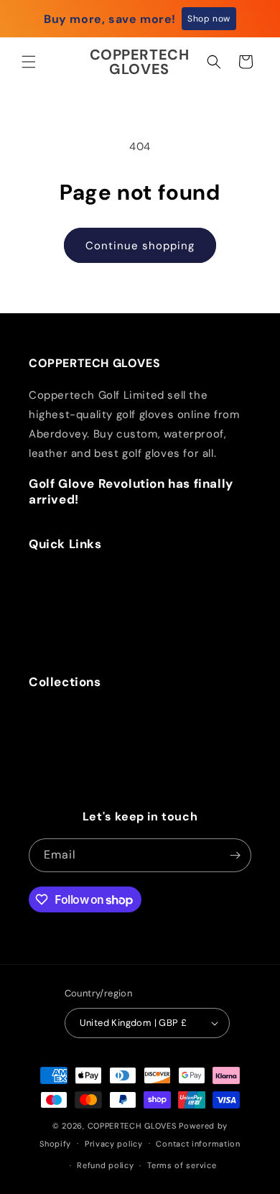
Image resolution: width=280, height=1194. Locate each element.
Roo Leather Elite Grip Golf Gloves (128, 730)
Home (51, 574)
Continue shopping (140, 246)
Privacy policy (114, 1144)
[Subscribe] (235, 855)
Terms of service (181, 1165)
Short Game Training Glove (108, 789)
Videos (55, 632)
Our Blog (59, 613)
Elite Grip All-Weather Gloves (115, 769)
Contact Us (67, 651)
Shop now (208, 18)
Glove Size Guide (82, 593)
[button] (29, 62)
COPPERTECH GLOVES (132, 1126)
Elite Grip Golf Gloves (93, 711)
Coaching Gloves (82, 750)
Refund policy (105, 1165)
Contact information (198, 1144)
